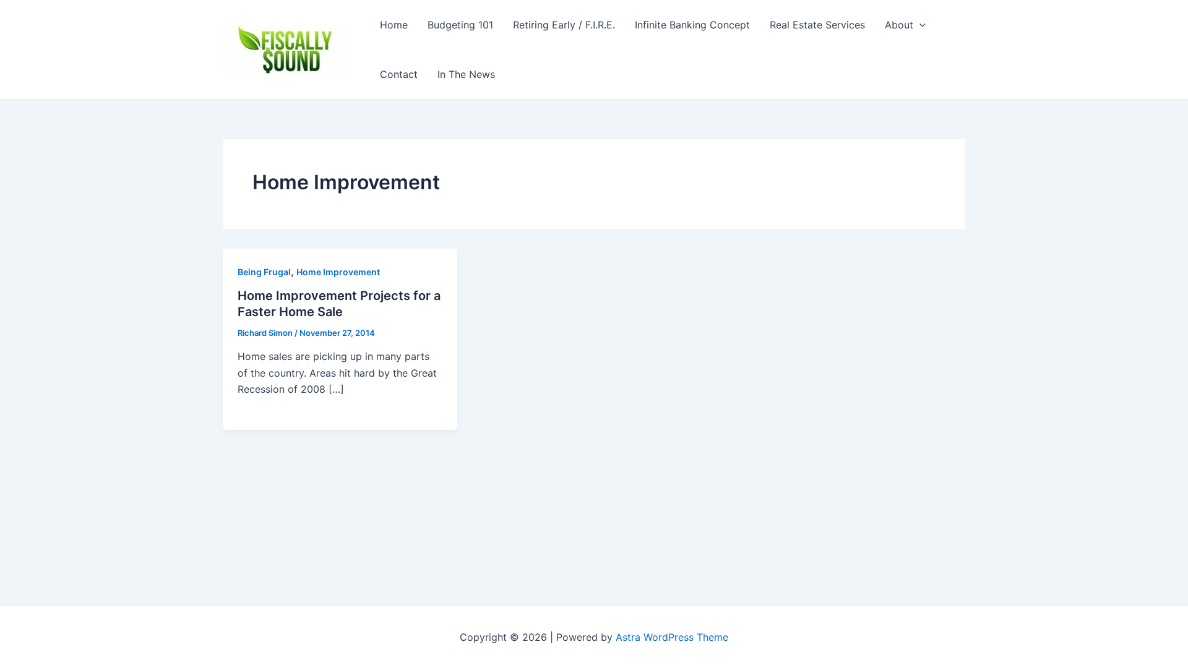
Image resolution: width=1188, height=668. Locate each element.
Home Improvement (338, 272)
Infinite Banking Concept (692, 25)
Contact (399, 74)
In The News (466, 74)
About (899, 25)
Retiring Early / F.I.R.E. (564, 25)
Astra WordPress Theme (672, 637)
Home (394, 25)
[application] (919, 24)
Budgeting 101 (460, 25)
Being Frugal (264, 272)
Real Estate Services (817, 25)
